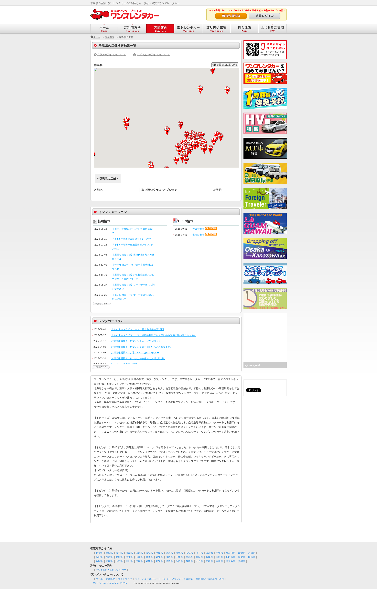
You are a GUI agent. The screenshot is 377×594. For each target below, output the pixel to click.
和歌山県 (230, 557)
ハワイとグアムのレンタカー (111, 569)
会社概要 (110, 579)
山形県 (139, 552)
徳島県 (139, 561)
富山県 (251, 552)
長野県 (109, 557)
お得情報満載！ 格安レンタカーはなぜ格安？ (136, 341)
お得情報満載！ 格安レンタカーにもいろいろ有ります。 (141, 347)
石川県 (99, 557)
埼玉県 (199, 552)
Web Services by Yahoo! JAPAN (110, 583)
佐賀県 (179, 561)
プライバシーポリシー (147, 579)
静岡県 (149, 557)
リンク (165, 579)
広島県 (109, 561)
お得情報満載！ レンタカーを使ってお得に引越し (138, 358)
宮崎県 (219, 561)
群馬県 (179, 552)
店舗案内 (109, 37)
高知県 (159, 561)
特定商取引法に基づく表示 (210, 579)
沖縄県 (241, 561)
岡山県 (251, 557)
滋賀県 (169, 557)
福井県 (129, 557)
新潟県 (241, 552)
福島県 (159, 552)
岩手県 (119, 552)
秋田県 (129, 552)
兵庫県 (209, 557)
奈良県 (199, 557)
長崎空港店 (198, 234)
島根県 (99, 561)
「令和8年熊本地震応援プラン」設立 (131, 238)
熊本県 (209, 561)
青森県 (109, 552)
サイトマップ (125, 579)
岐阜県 (119, 557)
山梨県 (139, 557)
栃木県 (169, 552)
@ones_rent (252, 365)
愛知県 (159, 557)
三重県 (179, 557)
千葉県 (219, 552)
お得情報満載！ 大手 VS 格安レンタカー (135, 352)
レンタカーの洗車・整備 (124, 364)
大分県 (199, 561)
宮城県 (149, 552)
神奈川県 (230, 552)
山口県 (119, 561)
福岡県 (169, 561)
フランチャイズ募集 (182, 579)
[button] (127, 126)
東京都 (209, 552)
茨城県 (189, 552)
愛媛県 (149, 561)
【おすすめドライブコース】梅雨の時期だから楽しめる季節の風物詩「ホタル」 (153, 335)
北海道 (99, 552)
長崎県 (189, 561)
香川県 (129, 561)
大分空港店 (198, 228)
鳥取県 (241, 557)
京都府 (189, 557)
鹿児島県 (230, 561)
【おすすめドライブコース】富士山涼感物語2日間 (137, 329)
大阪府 (219, 557)
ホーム (96, 37)
